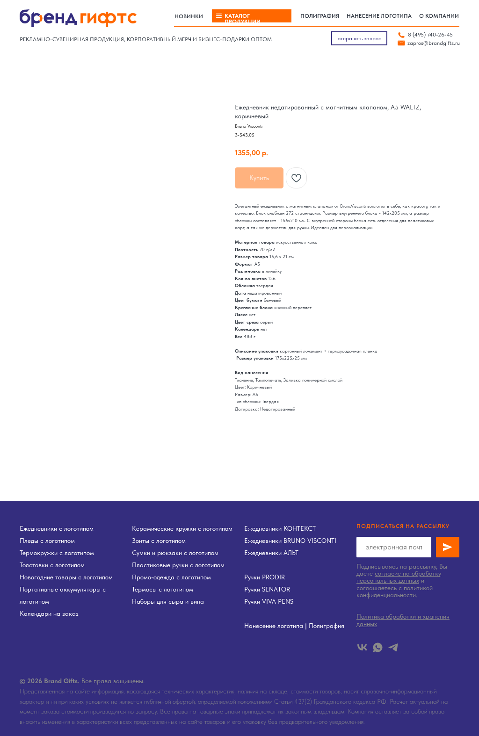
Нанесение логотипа (273, 625)
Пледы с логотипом (47, 540)
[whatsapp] (378, 647)
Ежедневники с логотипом (57, 528)
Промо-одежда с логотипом (171, 577)
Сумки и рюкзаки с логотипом (175, 552)
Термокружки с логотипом (57, 552)
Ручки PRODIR (264, 577)
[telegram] (393, 647)
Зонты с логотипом (159, 540)
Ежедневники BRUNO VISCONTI (290, 540)
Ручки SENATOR (267, 589)
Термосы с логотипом (162, 589)
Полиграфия (326, 625)
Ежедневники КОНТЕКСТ (280, 528)
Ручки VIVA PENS (268, 601)
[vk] (362, 647)
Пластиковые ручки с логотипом (178, 565)
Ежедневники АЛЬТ (271, 552)
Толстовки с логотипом (52, 565)
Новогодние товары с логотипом (66, 577)
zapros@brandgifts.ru (433, 43)
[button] (359, 38)
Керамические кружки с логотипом (182, 528)
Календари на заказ (49, 613)
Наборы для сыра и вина (168, 601)
